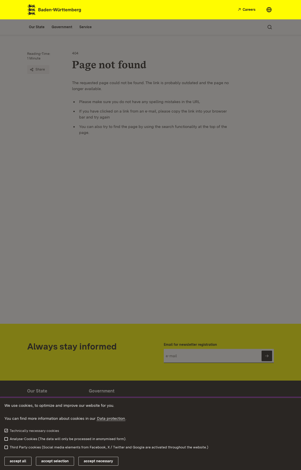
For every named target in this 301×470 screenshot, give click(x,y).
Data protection (111, 418)
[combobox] (269, 9)
